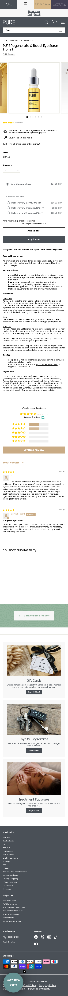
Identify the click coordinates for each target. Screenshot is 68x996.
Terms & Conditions (10, 875)
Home (5, 40)
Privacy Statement (10, 882)
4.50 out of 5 (42, 414)
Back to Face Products (36, 615)
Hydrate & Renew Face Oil (47, 364)
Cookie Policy (8, 885)
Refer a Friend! (8, 855)
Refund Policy (28, 985)
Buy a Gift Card (34, 692)
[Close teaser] (24, 971)
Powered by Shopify (39, 988)
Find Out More (34, 751)
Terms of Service (37, 981)
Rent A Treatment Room (12, 921)
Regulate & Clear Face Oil (19, 366)
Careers (6, 868)
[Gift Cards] (34, 660)
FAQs (4, 865)
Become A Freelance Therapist (15, 872)
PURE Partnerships (10, 904)
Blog (4, 844)
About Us (6, 848)
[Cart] (54, 22)
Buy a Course (34, 811)
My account (7, 889)
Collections (14, 40)
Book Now (6, 837)
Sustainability (8, 918)
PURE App (6, 862)
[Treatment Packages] (34, 778)
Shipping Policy (47, 985)
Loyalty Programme (10, 858)
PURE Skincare (9, 54)
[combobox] (34, 30)
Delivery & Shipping (10, 879)
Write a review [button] (34, 450)
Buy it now (34, 239)
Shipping (25, 224)
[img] (8, 472)
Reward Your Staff (9, 900)
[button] (9, 122)
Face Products (26, 40)
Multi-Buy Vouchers (11, 914)
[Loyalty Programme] (34, 719)
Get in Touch (8, 851)
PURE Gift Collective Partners (14, 907)
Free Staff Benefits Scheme (13, 911)
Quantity (7, 165)
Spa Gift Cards (8, 841)
